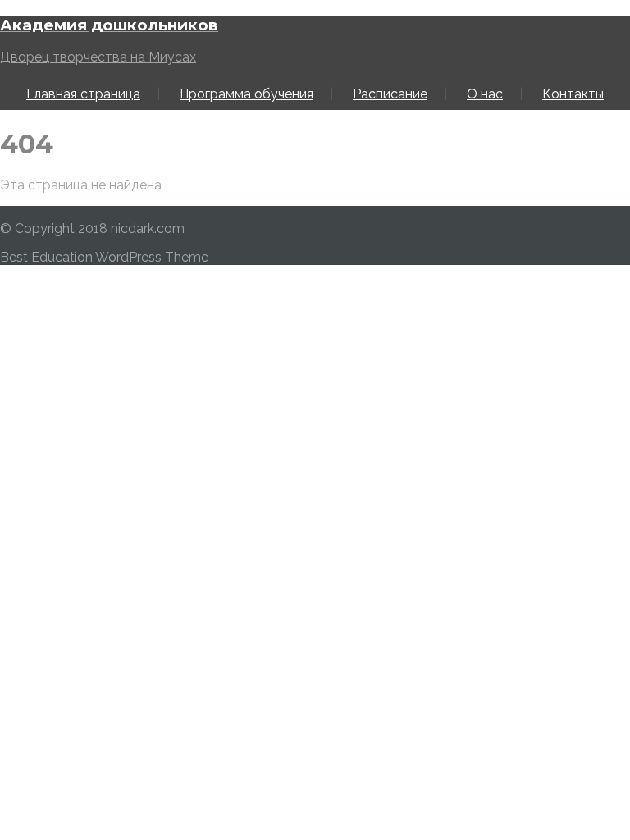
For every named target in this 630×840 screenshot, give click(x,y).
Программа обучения (246, 94)
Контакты (573, 94)
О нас (485, 94)
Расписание (390, 94)
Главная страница (83, 94)
